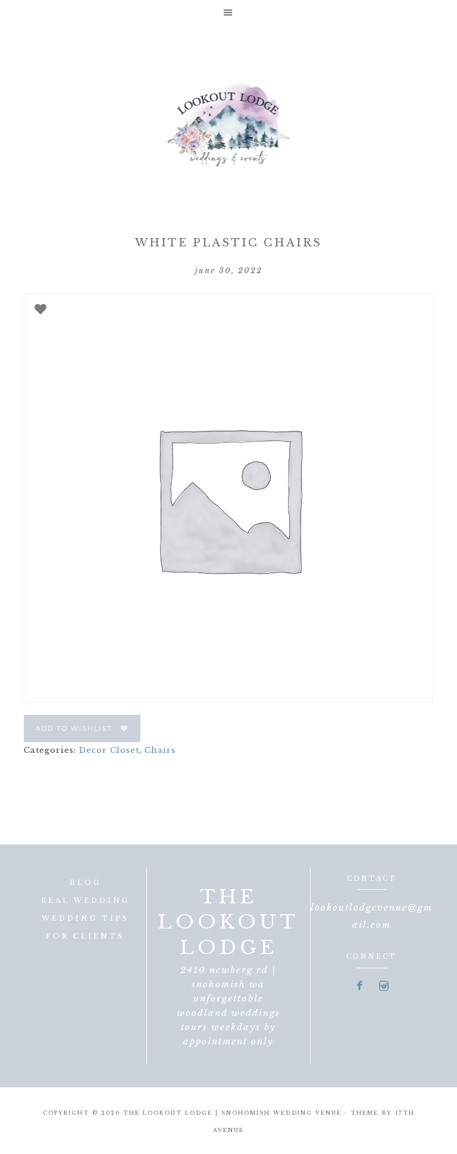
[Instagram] (384, 987)
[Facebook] (360, 987)
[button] (228, 12)
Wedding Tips (85, 918)
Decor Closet (109, 750)
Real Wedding (85, 900)
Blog (85, 882)
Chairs (160, 750)
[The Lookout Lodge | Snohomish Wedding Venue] (228, 122)
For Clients (85, 936)
